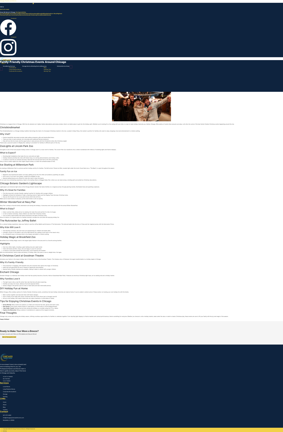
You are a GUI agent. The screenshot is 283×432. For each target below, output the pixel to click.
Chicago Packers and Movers (8, 1)
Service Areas (65, 66)
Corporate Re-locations (15, 71)
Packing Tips (47, 69)
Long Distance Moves (15, 69)
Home (4, 66)
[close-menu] (1, 69)
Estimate (59, 66)
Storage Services (27, 66)
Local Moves (12, 67)
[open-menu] (71, 66)
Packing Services (36, 66)
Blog (45, 67)
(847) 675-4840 (4, 9)
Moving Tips (47, 71)
